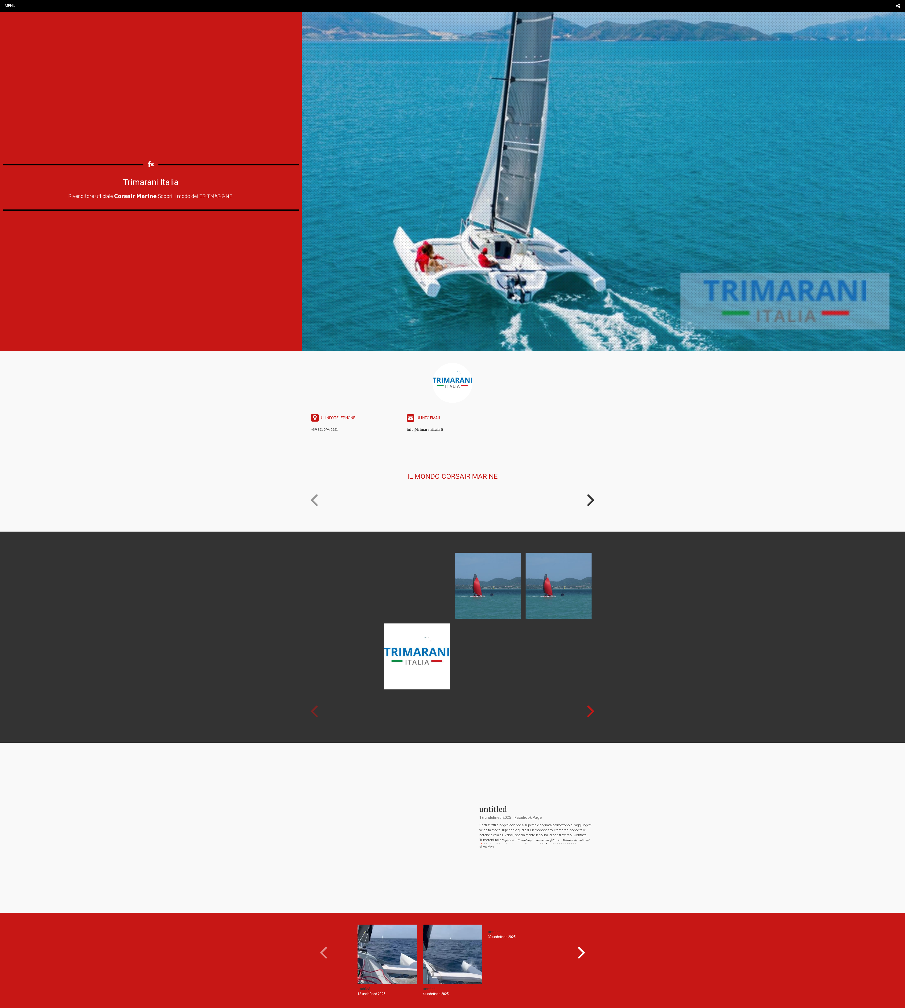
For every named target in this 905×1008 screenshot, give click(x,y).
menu (10, 5)
